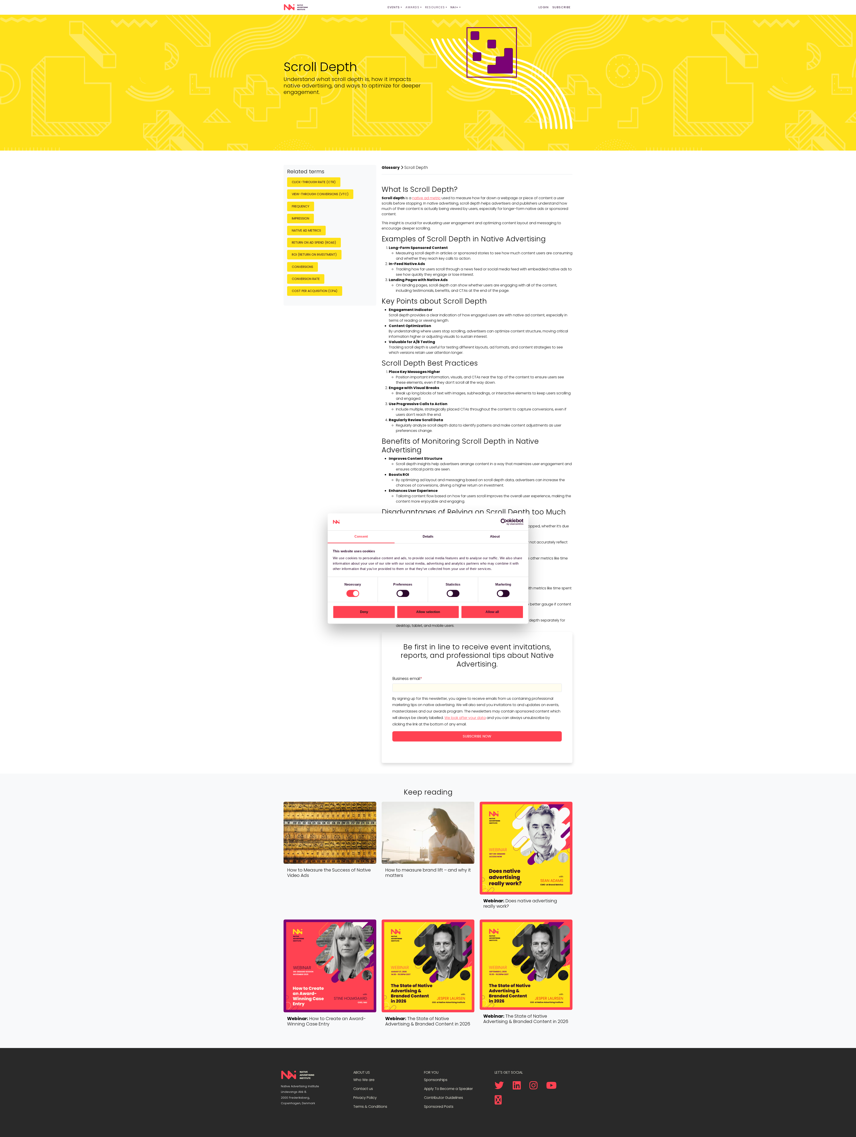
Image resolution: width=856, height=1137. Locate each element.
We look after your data (465, 717)
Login (544, 7)
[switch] (403, 593)
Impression (300, 218)
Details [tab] (428, 536)
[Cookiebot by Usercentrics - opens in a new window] (503, 521)
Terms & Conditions (370, 1106)
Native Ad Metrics (306, 230)
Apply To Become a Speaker (448, 1088)
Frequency (300, 206)
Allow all (492, 612)
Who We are (363, 1079)
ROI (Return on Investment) (314, 254)
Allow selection (428, 612)
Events (394, 7)
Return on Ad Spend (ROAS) (314, 242)
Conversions (302, 267)
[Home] (296, 7)
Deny (364, 612)
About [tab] (495, 536)
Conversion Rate (306, 279)
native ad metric (426, 198)
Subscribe (561, 7)
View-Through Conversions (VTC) (320, 194)
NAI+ (455, 7)
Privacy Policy (365, 1097)
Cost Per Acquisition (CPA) (314, 291)
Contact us (363, 1088)
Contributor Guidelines (443, 1097)
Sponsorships (435, 1079)
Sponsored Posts (438, 1106)
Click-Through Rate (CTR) (314, 182)
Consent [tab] (361, 536)
